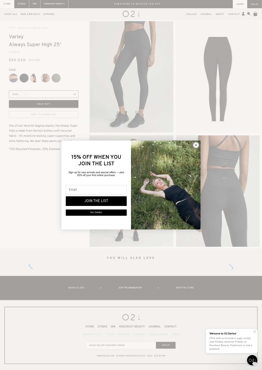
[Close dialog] (196, 145)
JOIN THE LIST (96, 201)
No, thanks (96, 212)
